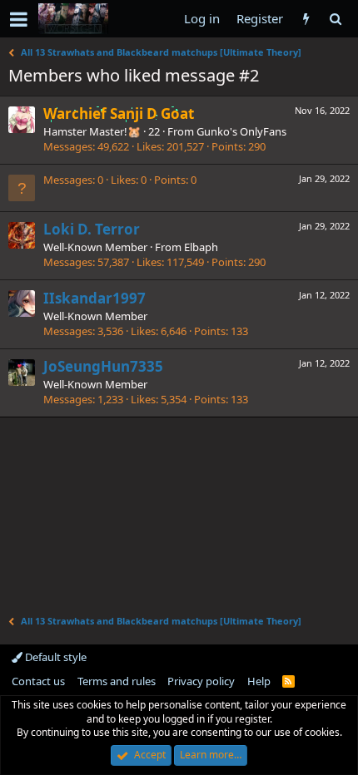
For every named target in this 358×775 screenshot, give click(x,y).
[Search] (335, 18)
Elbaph (201, 246)
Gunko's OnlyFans (241, 131)
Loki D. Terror (91, 229)
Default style (54, 656)
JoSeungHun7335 (103, 366)
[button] (18, 19)
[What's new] (306, 18)
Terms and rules (116, 681)
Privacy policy (201, 681)
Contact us (38, 681)
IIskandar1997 (94, 298)
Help (259, 681)
